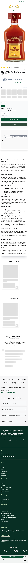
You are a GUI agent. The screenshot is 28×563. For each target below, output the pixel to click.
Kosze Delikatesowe (5, 509)
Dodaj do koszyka (14, 119)
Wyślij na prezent (4, 521)
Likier (14, 10)
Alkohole (9, 10)
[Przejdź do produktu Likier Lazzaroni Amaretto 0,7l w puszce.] (10, 273)
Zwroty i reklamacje (5, 489)
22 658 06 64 (21, 1)
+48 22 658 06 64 (8, 392)
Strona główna (3, 10)
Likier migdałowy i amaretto (21, 10)
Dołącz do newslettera (7, 537)
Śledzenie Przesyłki (5, 499)
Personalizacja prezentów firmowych (8, 517)
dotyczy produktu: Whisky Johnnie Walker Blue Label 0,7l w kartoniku (14, 366)
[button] (14, 403)
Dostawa (3, 485)
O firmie (2, 469)
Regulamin (3, 473)
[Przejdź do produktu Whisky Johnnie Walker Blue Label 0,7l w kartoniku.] (10, 311)
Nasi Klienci (3, 475)
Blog (2, 501)
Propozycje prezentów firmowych (8, 515)
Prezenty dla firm (4, 511)
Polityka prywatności (5, 491)
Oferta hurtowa (4, 471)
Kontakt (2, 467)
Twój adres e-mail (5, 535)
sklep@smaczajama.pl (8, 456)
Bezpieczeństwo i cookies (6, 487)
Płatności (3, 483)
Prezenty (3, 519)
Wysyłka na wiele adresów (6, 513)
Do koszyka (17, 287)
